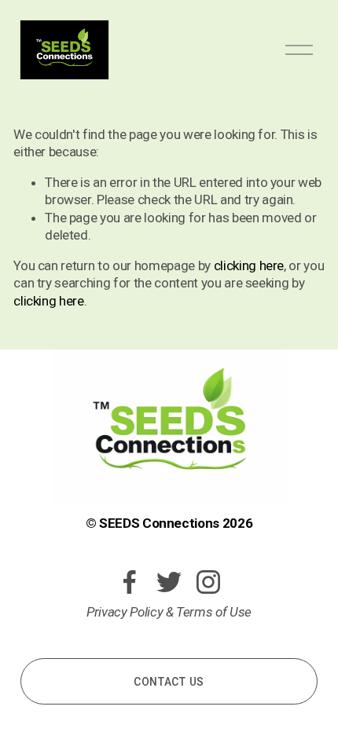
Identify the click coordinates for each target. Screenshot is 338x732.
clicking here (249, 265)
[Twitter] (169, 582)
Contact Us (169, 681)
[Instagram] (208, 582)
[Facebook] (129, 582)
